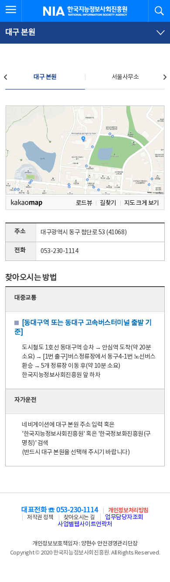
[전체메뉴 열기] (11, 11)
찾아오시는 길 (79, 517)
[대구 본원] (85, 33)
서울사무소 (125, 77)
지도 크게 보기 (141, 203)
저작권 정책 (40, 517)
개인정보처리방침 (128, 511)
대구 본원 (45, 77)
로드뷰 (84, 203)
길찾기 (108, 203)
